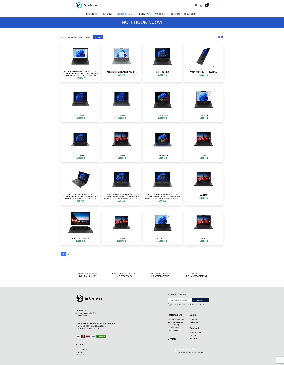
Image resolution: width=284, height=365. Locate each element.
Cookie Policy (173, 327)
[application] (98, 14)
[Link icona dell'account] (201, 5)
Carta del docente (175, 322)
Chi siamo (79, 354)
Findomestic (173, 330)
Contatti (78, 352)
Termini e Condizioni (176, 319)
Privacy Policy (173, 324)
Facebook (194, 319)
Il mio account (81, 349)
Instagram (194, 322)
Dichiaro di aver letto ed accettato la (187, 305)
